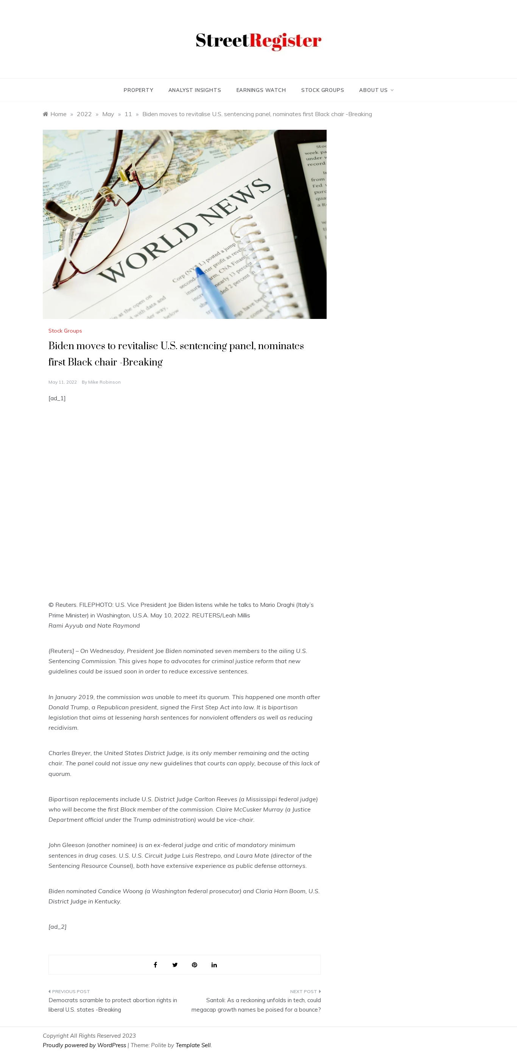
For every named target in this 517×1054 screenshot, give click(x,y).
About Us (373, 90)
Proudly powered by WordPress (85, 1045)
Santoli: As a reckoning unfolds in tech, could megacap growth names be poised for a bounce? (256, 1005)
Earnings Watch (261, 90)
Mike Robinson (104, 382)
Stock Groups (322, 90)
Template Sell (193, 1045)
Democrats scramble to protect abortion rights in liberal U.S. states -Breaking (112, 1005)
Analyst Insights (194, 90)
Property (138, 90)
